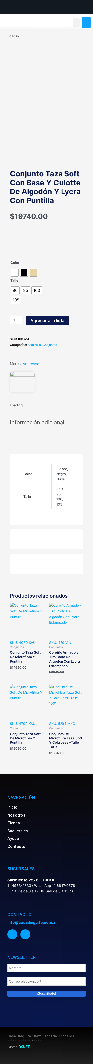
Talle (14, 280)
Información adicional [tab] (37, 422)
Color (14, 263)
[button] (76, 22)
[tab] (46, 435)
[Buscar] (86, 23)
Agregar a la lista (47, 320)
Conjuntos (50, 345)
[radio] (14, 272)
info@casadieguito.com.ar (32, 922)
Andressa (34, 345)
